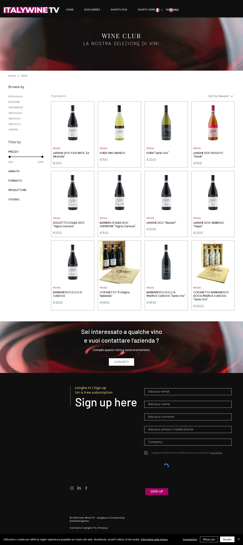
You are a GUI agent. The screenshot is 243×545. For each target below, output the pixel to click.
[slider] (9, 157)
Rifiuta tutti (209, 539)
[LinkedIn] (79, 488)
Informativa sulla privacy (154, 539)
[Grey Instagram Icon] (72, 488)
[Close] (239, 539)
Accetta (227, 539)
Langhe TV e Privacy (96, 527)
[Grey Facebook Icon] (86, 488)
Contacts (76, 527)
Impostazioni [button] (190, 539)
